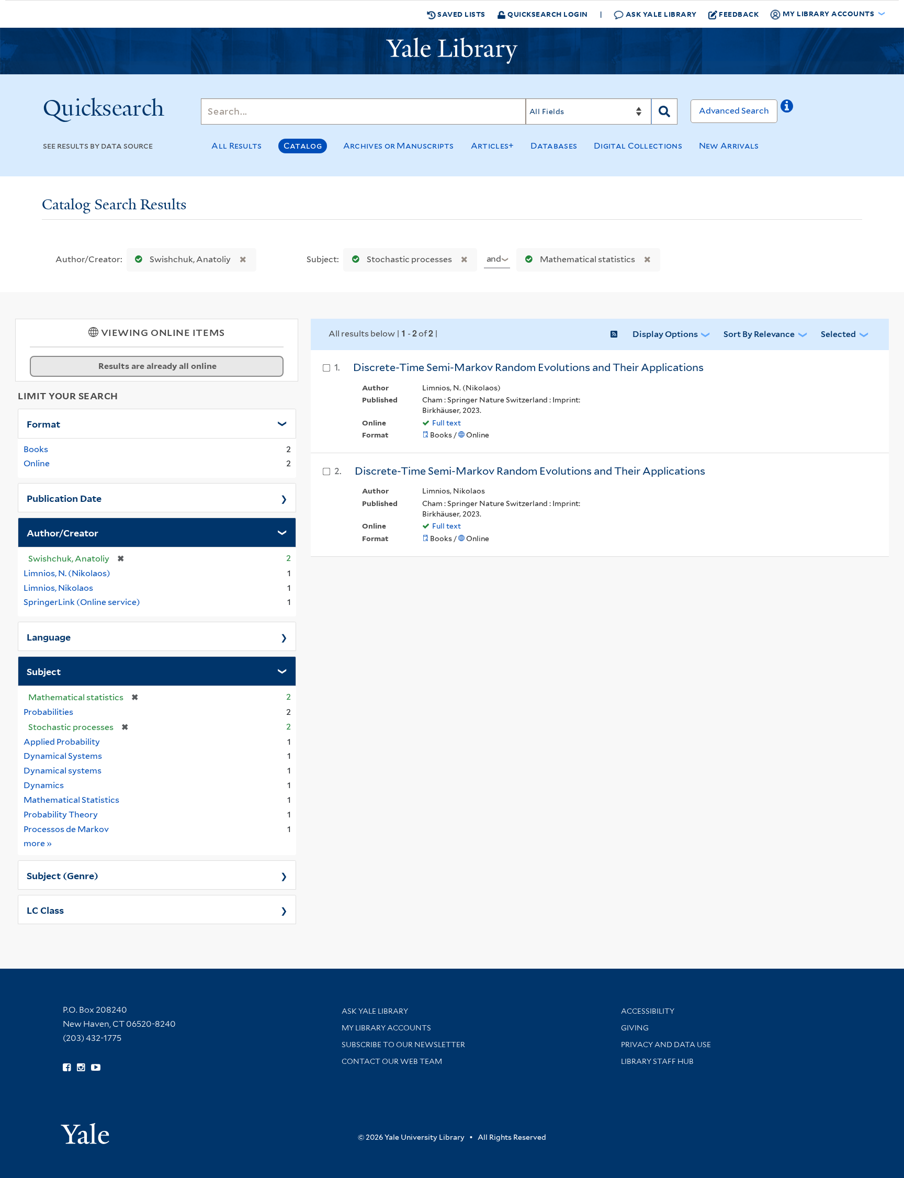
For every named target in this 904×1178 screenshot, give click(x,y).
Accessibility (647, 1011)
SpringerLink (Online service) (82, 602)
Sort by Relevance (759, 334)
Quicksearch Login (547, 14)
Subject (44, 671)
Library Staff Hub (657, 1061)
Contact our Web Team (392, 1061)
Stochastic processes (409, 259)
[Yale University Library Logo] (452, 51)
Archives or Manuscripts (398, 146)
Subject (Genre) (62, 875)
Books (36, 449)
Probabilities (48, 712)
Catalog (303, 146)
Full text (446, 423)
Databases (553, 146)
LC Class (45, 909)
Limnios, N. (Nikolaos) (67, 573)
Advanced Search (734, 111)
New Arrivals (729, 146)
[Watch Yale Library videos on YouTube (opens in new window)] (95, 1067)
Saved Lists (460, 14)
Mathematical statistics (587, 259)
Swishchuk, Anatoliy (190, 259)
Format (43, 423)
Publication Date (64, 497)
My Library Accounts (386, 1028)
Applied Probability (62, 742)
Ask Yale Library (660, 14)
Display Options (665, 334)
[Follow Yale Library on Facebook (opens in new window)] (67, 1067)
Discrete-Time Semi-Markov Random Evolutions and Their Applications (528, 367)
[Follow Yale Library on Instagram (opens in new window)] (81, 1067)
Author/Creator (62, 532)
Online (37, 463)
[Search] (664, 111)
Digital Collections (638, 146)
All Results (236, 146)
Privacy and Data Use (666, 1044)
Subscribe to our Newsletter (403, 1044)
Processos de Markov (66, 829)
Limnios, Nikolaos (58, 588)
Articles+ (492, 146)
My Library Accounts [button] (828, 13)
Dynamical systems (62, 771)
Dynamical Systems (63, 756)
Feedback (739, 14)
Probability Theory (61, 815)
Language (49, 636)
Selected (838, 334)
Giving (635, 1028)
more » (38, 843)
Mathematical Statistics (71, 800)
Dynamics (44, 785)
